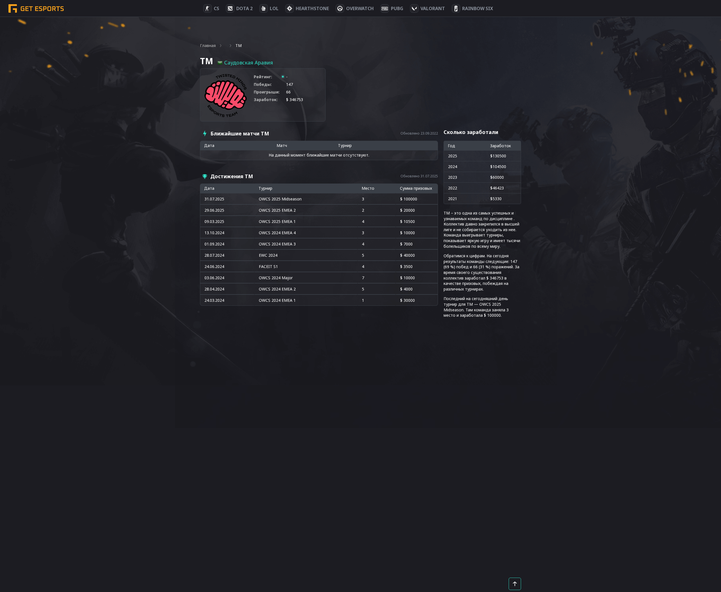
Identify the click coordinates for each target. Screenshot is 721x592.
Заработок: (266, 99)
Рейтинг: (263, 76)
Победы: (263, 84)
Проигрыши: (267, 92)
